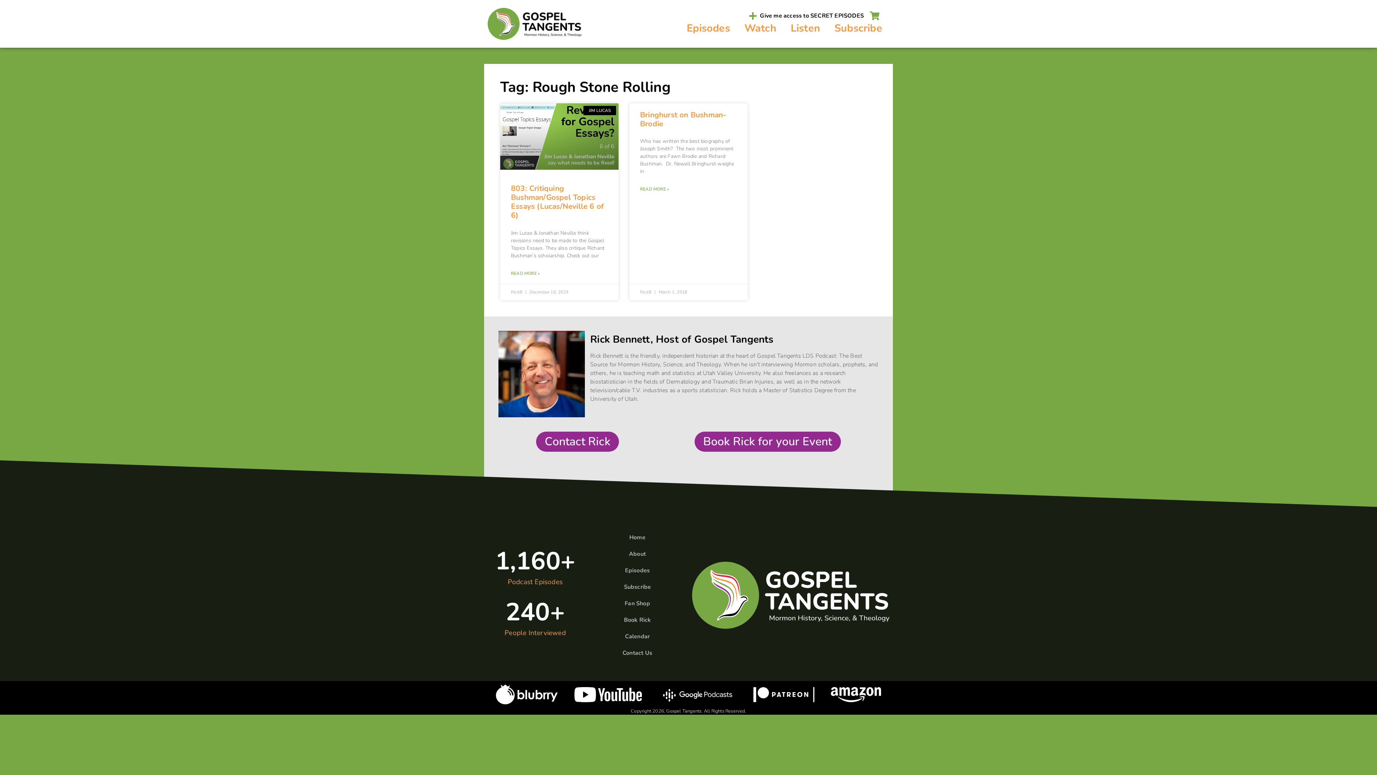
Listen (805, 28)
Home (637, 537)
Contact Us (637, 653)
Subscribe (858, 28)
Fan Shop (637, 603)
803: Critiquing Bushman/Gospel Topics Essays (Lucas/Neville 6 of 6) (557, 202)
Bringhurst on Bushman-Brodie (683, 119)
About (637, 554)
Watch (760, 28)
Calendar (637, 636)
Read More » (525, 273)
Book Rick (637, 620)
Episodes (708, 28)
